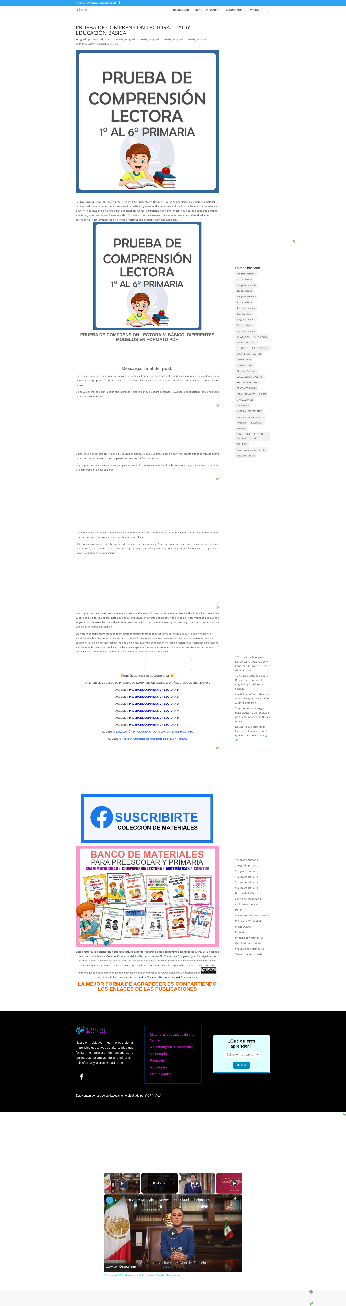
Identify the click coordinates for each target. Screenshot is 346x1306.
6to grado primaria (246, 330)
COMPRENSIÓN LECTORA (102, 43)
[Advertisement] (147, 583)
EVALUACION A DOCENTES (250, 376)
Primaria (240, 882)
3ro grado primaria (246, 821)
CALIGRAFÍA (243, 348)
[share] (235, 1198)
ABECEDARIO (243, 336)
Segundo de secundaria (249, 899)
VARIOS (255, 10)
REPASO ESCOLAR (246, 455)
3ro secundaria (244, 302)
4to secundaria (244, 313)
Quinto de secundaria (248, 893)
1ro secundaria (244, 279)
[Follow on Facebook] (82, 1076)
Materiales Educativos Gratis (252, 865)
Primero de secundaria (249, 888)
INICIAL (197, 10)
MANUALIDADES (245, 399)
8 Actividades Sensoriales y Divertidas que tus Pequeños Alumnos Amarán (252, 699)
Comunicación (244, 359)
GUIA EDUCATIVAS (246, 394)
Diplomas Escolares (246, 371)
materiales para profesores (250, 416)
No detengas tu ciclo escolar (171, 1047)
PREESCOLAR (180, 10)
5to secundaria (244, 325)
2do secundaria (244, 290)
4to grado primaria (160, 39)
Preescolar (158, 1060)
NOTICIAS (241, 422)
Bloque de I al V (244, 843)
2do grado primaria (111, 39)
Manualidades (160, 1074)
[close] (311, 1292)
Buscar (241, 1065)
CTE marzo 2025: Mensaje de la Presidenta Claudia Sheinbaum (162, 1200)
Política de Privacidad (248, 871)
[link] (109, 1200)
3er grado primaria (136, 39)
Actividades (158, 1067)
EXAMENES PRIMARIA (247, 382)
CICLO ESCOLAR (260, 348)
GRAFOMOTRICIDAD (247, 388)
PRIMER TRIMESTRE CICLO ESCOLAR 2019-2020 (250, 436)
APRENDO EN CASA (246, 342)
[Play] (197, 1183)
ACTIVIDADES (260, 336)
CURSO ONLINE (244, 365)
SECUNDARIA (234, 10)
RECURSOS (242, 444)
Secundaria (158, 1054)
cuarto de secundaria (248, 849)
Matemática (243, 405)
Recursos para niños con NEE (251, 449)
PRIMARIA (212, 10)
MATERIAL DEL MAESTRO (249, 411)
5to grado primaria (184, 39)
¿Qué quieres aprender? (241, 1043)
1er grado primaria (87, 39)
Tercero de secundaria (248, 904)
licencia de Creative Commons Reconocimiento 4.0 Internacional (161, 977)
